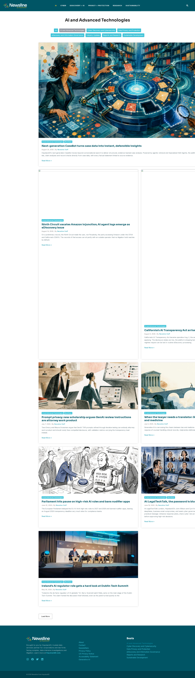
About (81, 642)
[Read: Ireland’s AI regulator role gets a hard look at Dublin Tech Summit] (88, 554)
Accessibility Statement (88, 656)
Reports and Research (111, 35)
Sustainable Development (133, 35)
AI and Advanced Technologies (72, 30)
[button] (187, 6)
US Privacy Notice (86, 654)
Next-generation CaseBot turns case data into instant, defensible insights (92, 145)
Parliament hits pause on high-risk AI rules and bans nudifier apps (86, 501)
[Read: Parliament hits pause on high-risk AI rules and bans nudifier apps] (88, 470)
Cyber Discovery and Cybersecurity (101, 30)
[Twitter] (37, 659)
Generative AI (84, 659)
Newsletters (84, 648)
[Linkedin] (42, 659)
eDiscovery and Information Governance (67, 35)
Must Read (68, 141)
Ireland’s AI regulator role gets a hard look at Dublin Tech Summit (85, 585)
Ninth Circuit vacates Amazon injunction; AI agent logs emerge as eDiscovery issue (86, 226)
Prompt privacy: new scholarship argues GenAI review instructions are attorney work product (86, 419)
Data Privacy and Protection (129, 30)
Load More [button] (45, 616)
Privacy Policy (85, 651)
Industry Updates (93, 35)
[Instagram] (27, 659)
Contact (82, 645)
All (56, 30)
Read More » (47, 160)
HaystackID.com (53, 653)
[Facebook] (32, 659)
